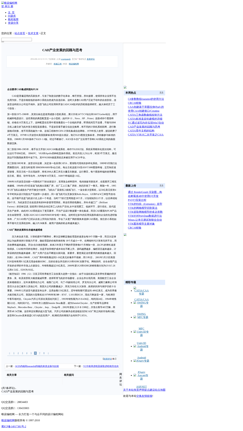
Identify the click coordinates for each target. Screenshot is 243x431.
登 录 (4, 6)
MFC (141, 328)
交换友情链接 (144, 396)
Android (141, 357)
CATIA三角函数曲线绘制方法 (145, 114)
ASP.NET (141, 386)
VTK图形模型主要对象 (141, 223)
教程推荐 (13, 19)
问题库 (12, 16)
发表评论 (91, 59)
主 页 (11, 12)
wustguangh (66, 59)
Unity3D (141, 343)
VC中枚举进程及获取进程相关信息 (101, 366)
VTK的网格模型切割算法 (142, 208)
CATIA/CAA (141, 299)
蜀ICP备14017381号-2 (13, 426)
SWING (141, 314)
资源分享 (13, 22)
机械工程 (58, 64)
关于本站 (128, 389)
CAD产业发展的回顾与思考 (144, 126)
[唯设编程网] (9, 2)
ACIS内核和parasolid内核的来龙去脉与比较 (37, 366)
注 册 (10, 6)
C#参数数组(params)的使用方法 (146, 99)
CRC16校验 (134, 103)
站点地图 (160, 389)
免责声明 (139, 389)
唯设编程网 (74, 64)
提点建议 (149, 389)
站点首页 (20, 33)
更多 (161, 92)
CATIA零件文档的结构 (141, 130)
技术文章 (33, 33)
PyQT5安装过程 (137, 200)
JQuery (141, 372)
